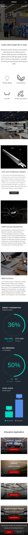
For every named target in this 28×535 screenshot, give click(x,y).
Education (24, 6)
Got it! (9, 532)
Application (4, 6)
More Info (19, 532)
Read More (14, 192)
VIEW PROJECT (14, 449)
